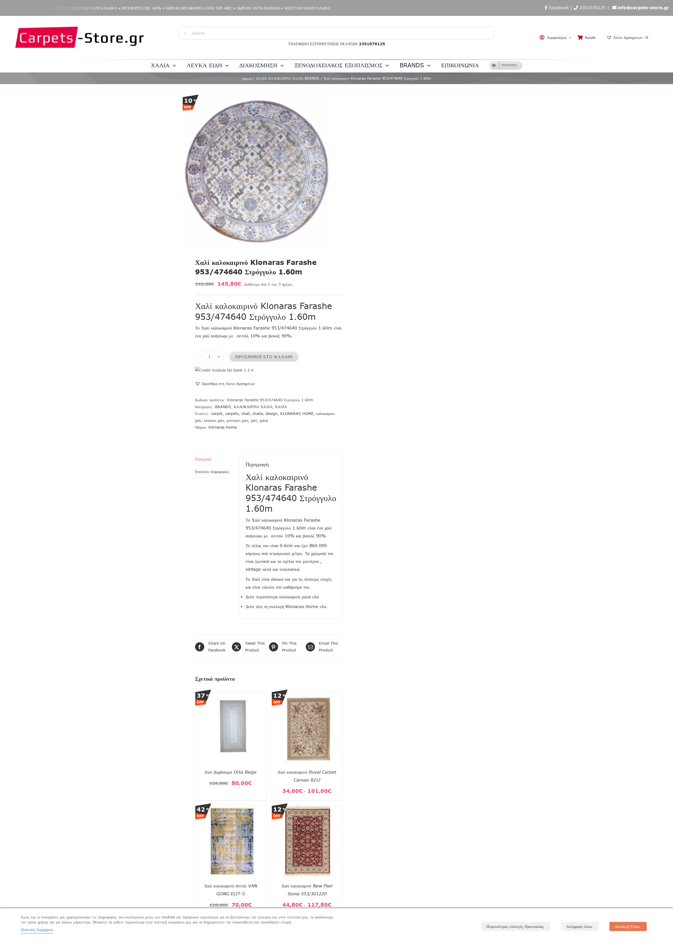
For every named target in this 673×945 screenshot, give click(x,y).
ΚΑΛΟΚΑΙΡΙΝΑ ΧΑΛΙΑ (253, 406)
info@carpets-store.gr (643, 8)
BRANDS (223, 406)
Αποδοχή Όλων (627, 926)
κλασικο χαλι (214, 420)
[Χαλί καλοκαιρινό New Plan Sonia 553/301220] (307, 809)
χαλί (254, 420)
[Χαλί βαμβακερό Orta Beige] (230, 695)
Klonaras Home (222, 427)
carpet (217, 413)
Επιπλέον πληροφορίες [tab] (212, 471)
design (272, 413)
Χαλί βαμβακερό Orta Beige (231, 772)
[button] (225, 383)
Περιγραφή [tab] (203, 459)
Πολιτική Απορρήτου (37, 929)
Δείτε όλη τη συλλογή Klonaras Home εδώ (286, 606)
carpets (232, 413)
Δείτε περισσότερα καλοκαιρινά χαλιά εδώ (282, 597)
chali (245, 413)
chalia (257, 413)
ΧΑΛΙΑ (281, 406)
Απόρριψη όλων (579, 926)
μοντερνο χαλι (237, 420)
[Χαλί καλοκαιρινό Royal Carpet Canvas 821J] (307, 695)
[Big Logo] (80, 18)
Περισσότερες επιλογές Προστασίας (515, 926)
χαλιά (264, 420)
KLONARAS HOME (297, 413)
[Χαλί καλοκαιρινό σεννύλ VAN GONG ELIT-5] (230, 809)
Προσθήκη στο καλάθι (264, 356)
